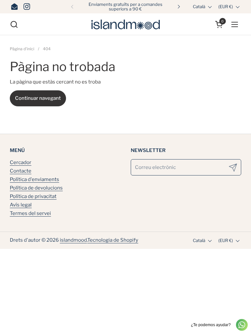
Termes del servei (30, 213)
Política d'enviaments (34, 179)
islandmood (73, 240)
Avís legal (21, 205)
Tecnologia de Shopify (112, 240)
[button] (14, 24)
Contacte (20, 171)
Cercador (20, 162)
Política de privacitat (33, 196)
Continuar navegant (38, 98)
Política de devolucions (36, 188)
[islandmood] (125, 24)
